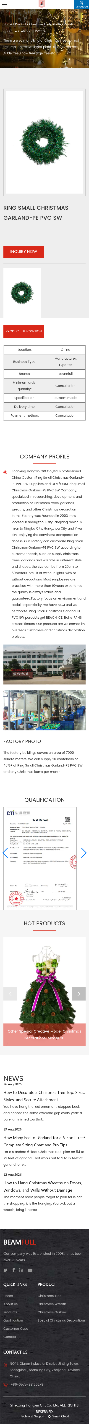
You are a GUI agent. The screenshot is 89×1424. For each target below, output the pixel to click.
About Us (10, 1304)
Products (10, 1312)
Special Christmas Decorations (62, 1320)
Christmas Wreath (52, 1304)
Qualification (13, 1320)
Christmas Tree (50, 1296)
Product (20, 24)
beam (19, 1242)
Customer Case (15, 1328)
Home (7, 24)
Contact (9, 1336)
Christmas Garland (42, 24)
